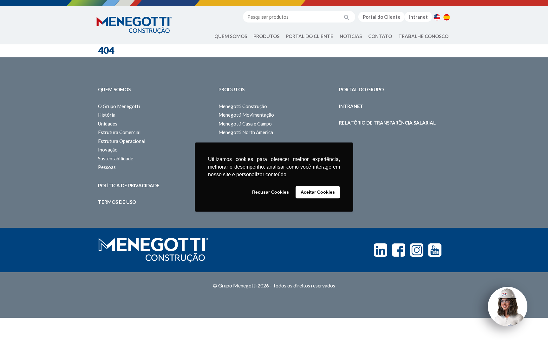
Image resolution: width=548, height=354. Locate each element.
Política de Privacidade (129, 185)
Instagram (416, 250)
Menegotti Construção (243, 106)
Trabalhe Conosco (423, 36)
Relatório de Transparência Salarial (387, 123)
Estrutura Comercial (119, 132)
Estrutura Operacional (121, 141)
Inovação (108, 149)
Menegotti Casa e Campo (245, 123)
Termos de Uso (117, 202)
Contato (380, 36)
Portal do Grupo (361, 89)
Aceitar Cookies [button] (318, 192)
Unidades (107, 123)
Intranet (418, 17)
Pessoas (107, 167)
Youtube (434, 250)
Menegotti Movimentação (246, 115)
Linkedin (380, 250)
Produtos (266, 36)
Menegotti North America (246, 132)
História (106, 115)
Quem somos (114, 89)
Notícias (351, 36)
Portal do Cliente (382, 17)
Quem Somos (230, 36)
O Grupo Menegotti (119, 106)
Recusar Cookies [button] (270, 192)
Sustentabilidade (115, 158)
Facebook (398, 250)
